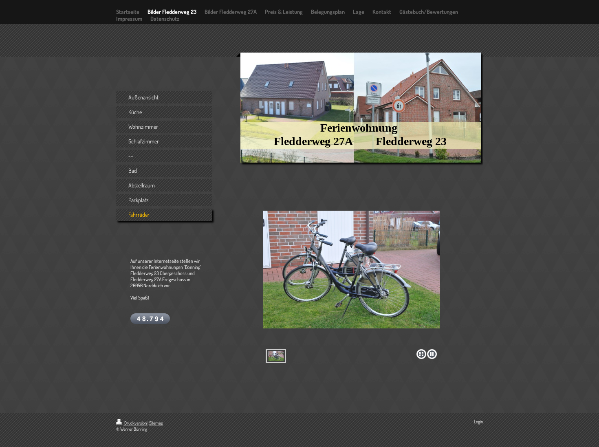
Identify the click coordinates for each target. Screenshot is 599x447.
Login (478, 422)
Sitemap (156, 423)
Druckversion (135, 423)
